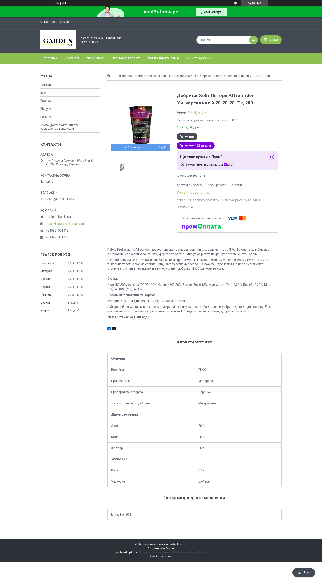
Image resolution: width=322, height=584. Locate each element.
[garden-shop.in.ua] (58, 47)
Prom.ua (182, 544)
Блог (43, 92)
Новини (45, 117)
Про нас (45, 100)
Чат (307, 572)
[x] (114, 329)
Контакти (72, 58)
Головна (50, 58)
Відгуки (45, 109)
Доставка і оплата (126, 58)
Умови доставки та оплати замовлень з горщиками (59, 126)
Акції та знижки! (199, 58)
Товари (45, 84)
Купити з (190, 145)
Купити (189, 136)
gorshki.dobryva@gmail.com (65, 223)
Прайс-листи (95, 58)
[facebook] (109, 329)
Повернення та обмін (163, 58)
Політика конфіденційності (190, 552)
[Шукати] (253, 40)
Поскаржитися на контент (155, 552)
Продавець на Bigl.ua (161, 548)
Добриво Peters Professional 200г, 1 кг (146, 76)
